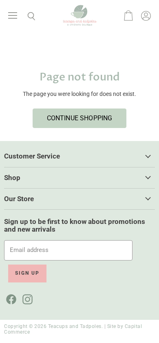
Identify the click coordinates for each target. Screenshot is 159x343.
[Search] (25, 16)
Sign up (27, 273)
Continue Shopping (80, 118)
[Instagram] (26, 298)
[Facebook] (9, 298)
